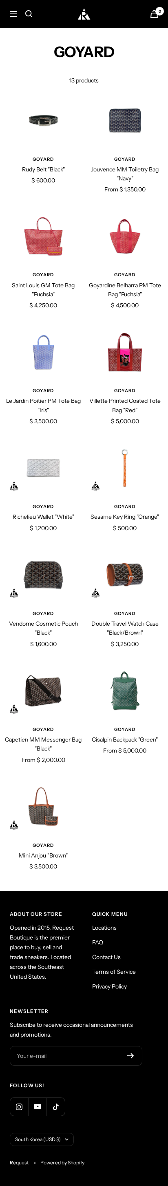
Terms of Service (114, 971)
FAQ (97, 942)
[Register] (130, 1056)
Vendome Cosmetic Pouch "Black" (43, 628)
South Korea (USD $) (38, 1139)
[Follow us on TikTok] (55, 1106)
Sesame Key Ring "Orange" (125, 516)
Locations (104, 927)
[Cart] (154, 14)
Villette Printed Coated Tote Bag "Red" (125, 405)
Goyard (43, 159)
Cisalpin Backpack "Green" (125, 739)
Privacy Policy (109, 986)
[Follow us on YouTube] (37, 1106)
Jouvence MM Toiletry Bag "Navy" (125, 174)
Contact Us (106, 957)
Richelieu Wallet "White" (43, 516)
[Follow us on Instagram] (19, 1106)
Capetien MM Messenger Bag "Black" (43, 744)
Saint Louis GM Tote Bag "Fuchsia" (43, 290)
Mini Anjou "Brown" (43, 855)
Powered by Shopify (62, 1162)
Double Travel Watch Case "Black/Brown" (125, 628)
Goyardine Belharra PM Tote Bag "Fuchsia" (125, 290)
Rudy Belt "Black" (43, 169)
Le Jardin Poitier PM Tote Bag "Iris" (43, 405)
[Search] (29, 14)
